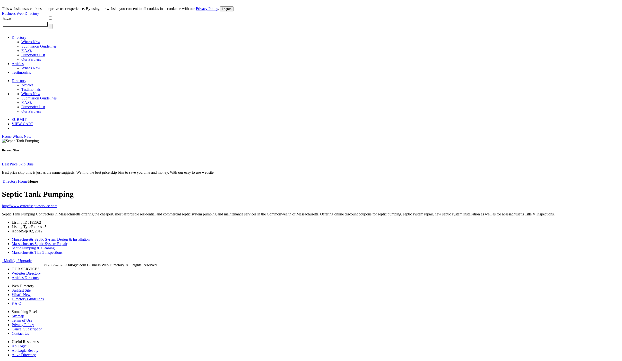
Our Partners (31, 59)
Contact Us (20, 333)
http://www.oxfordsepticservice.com (29, 206)
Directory (19, 37)
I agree (227, 9)
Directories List (33, 55)
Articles (18, 64)
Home (6, 136)
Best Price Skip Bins (18, 164)
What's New (30, 42)
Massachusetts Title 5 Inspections (37, 252)
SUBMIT (19, 119)
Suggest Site (21, 290)
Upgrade (24, 261)
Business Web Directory (20, 13)
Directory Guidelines (28, 299)
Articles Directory (25, 278)
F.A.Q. (26, 51)
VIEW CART (22, 124)
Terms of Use (22, 320)
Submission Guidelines (39, 46)
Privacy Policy (207, 9)
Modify (8, 261)
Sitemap (18, 316)
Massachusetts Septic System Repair (39, 244)
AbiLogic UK (22, 346)
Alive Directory (24, 355)
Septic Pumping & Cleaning (33, 248)
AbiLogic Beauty (25, 350)
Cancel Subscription (27, 329)
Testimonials (21, 72)
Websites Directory (26, 273)
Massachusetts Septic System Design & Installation (51, 239)
